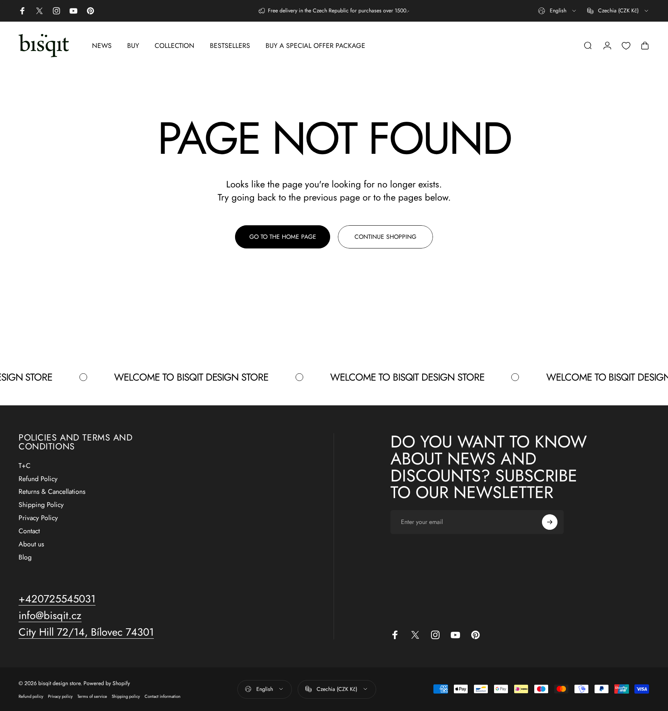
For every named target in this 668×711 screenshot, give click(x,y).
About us (31, 544)
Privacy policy (60, 696)
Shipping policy (126, 696)
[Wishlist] (626, 46)
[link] (86, 632)
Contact (29, 531)
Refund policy (31, 696)
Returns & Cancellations (52, 492)
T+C (25, 466)
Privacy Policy (38, 518)
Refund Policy (38, 479)
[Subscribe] (549, 522)
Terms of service (92, 696)
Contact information (163, 696)
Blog (25, 557)
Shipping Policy (41, 505)
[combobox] (557, 11)
